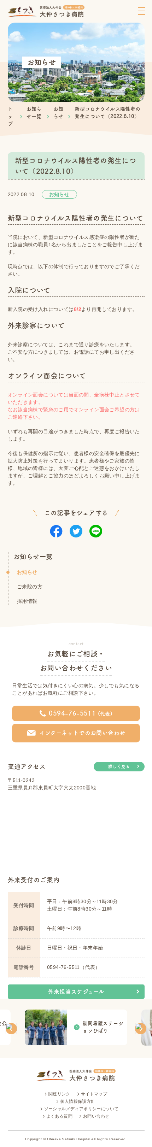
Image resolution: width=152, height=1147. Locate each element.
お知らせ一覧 (32, 556)
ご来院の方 (29, 586)
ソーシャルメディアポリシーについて (81, 1108)
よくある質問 (59, 1116)
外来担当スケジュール (76, 991)
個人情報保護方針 (77, 1101)
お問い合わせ (96, 1116)
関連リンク (59, 1094)
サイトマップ (94, 1094)
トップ (10, 116)
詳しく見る (119, 766)
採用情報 (27, 601)
